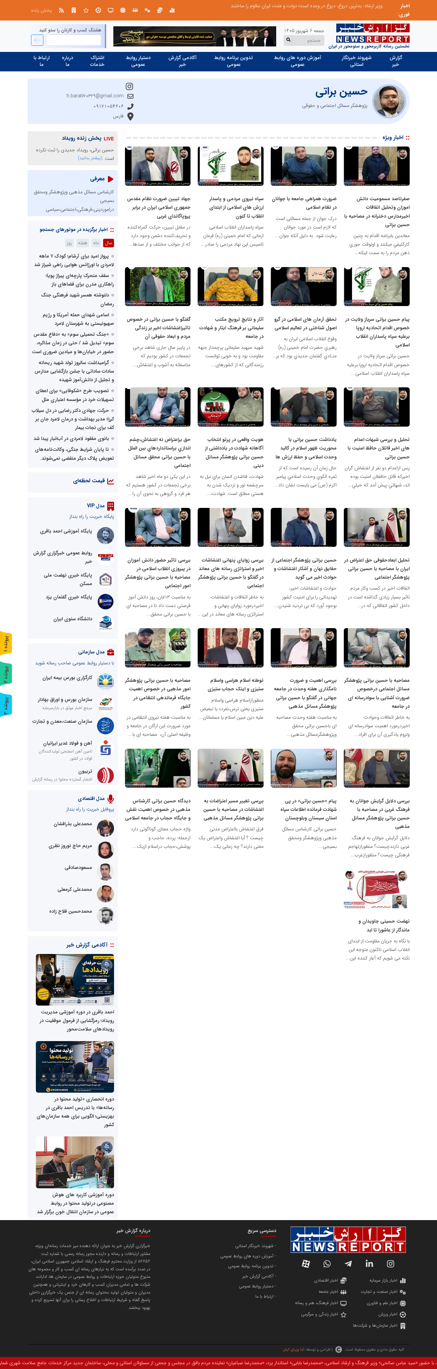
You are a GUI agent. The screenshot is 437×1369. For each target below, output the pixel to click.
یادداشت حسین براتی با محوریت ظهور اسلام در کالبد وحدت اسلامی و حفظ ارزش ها (306, 448)
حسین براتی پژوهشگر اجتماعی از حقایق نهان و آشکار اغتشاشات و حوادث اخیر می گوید (304, 568)
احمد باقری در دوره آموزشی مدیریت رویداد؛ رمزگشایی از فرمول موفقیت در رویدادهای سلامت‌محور (77, 1020)
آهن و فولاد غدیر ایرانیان (67, 743)
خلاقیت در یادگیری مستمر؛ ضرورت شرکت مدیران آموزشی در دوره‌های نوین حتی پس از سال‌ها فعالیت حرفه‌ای (276, 6)
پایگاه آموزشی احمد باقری (66, 531)
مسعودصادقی (78, 867)
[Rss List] (61, 10)
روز (69, 243)
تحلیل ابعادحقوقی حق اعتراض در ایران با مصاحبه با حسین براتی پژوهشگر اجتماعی (377, 568)
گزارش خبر (396, 61)
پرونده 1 (6, 644)
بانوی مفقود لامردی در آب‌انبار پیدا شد (71, 438)
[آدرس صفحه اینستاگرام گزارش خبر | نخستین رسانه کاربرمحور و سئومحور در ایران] (390, 1264)
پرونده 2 (6, 674)
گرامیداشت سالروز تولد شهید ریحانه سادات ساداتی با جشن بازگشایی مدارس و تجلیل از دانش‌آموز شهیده (74, 371)
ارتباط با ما (41, 61)
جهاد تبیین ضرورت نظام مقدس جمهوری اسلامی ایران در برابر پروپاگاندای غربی (159, 207)
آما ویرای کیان (293, 1349)
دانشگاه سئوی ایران (72, 619)
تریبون (85, 771)
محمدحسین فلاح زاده (70, 911)
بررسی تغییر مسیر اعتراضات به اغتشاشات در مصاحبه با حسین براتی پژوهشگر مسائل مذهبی (233, 809)
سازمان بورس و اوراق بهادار (65, 699)
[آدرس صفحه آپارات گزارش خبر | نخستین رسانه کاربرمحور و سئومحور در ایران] (306, 1264)
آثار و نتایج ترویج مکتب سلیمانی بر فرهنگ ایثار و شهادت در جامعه (231, 328)
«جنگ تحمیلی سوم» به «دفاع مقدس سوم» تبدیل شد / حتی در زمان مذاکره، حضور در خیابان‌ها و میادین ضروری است (73, 343)
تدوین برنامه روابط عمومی (233, 61)
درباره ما (67, 61)
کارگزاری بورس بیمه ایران (67, 677)
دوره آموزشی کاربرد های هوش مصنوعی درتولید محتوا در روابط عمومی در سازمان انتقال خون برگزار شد (75, 1203)
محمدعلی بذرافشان (73, 824)
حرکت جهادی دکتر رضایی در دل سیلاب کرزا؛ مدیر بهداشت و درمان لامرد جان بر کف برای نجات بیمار (73, 419)
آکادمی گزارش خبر (182, 61)
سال (108, 243)
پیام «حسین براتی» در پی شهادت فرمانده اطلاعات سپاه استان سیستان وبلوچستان (308, 809)
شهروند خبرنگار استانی (356, 61)
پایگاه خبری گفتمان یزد (69, 597)
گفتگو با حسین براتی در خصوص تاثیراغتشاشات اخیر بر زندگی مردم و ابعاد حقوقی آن (159, 328)
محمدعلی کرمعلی (74, 889)
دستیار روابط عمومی (138, 61)
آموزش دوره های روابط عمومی (297, 61)
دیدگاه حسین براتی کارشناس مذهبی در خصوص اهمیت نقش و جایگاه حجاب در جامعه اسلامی (158, 809)
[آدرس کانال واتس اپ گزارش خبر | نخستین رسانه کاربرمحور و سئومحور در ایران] (327, 1264)
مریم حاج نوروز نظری (70, 845)
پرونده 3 (6, 706)
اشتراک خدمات (97, 61)
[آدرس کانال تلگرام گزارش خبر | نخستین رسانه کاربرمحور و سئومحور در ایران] (348, 1264)
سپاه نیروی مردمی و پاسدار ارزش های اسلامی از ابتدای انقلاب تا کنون (236, 207)
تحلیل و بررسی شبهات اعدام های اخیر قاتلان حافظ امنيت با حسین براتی (379, 448)
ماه (96, 243)
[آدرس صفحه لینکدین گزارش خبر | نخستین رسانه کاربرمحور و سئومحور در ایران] (369, 1264)
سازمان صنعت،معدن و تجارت (62, 721)
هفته (82, 243)
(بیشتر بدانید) (90, 158)
